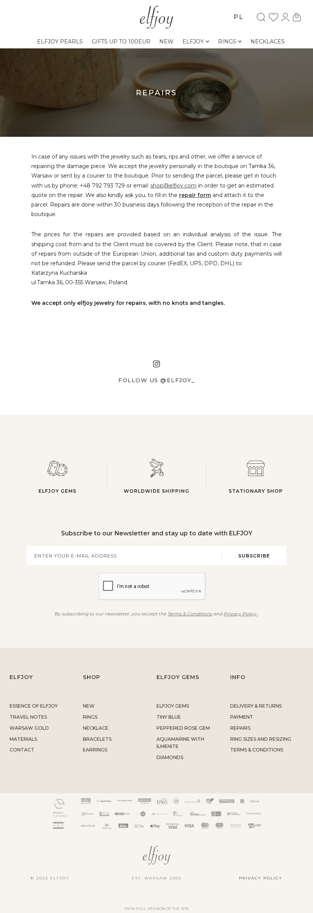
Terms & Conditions (190, 614)
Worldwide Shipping (156, 491)
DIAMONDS (169, 757)
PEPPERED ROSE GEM (183, 728)
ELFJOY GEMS (172, 706)
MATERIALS (23, 739)
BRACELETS (97, 739)
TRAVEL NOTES (28, 717)
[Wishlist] (273, 17)
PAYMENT (241, 717)
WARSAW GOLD (29, 728)
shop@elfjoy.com (173, 185)
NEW (89, 706)
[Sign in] (285, 17)
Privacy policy (260, 878)
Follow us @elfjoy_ (156, 380)
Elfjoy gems (57, 491)
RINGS (90, 717)
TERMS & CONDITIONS (256, 750)
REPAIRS (240, 728)
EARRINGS (95, 750)
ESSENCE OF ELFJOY (34, 706)
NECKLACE (95, 728)
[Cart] (297, 17)
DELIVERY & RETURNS (256, 706)
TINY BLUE (168, 717)
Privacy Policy (241, 614)
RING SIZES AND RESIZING (260, 739)
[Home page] (156, 16)
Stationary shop (256, 491)
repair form (195, 195)
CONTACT (22, 750)
